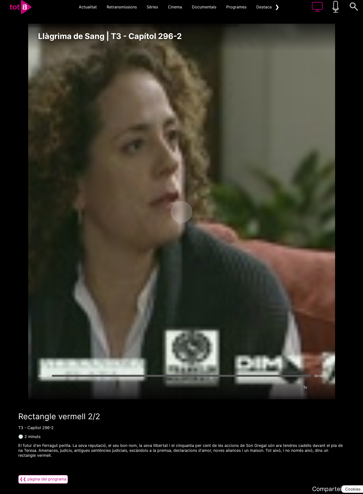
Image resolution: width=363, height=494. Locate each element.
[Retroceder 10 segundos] (155, 212)
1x (305, 387)
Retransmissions (122, 6)
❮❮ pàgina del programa (43, 478)
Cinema (175, 6)
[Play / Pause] (181, 212)
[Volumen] (43, 387)
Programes (236, 6)
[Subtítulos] (275, 387)
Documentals (204, 6)
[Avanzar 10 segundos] (207, 212)
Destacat (264, 6)
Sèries (152, 6)
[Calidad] (290, 387)
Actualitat (88, 6)
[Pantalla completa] (320, 387)
